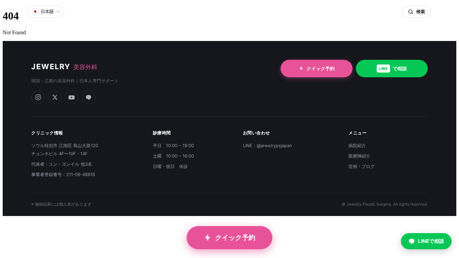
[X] (54, 97)
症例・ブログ (361, 166)
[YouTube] (71, 97)
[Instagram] (38, 97)
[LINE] (88, 97)
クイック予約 (320, 68)
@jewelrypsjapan (274, 145)
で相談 (393, 68)
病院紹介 (357, 145)
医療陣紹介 (359, 156)
